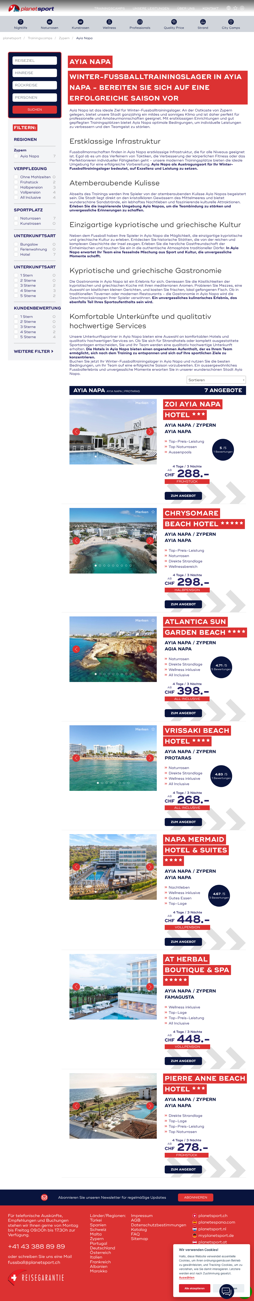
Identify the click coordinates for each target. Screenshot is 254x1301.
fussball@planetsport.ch (34, 1262)
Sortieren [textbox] (197, 380)
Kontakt (211, 9)
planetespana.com (216, 1222)
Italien (96, 1257)
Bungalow (38, 244)
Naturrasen (38, 218)
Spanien (98, 1225)
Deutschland (102, 1248)
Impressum (142, 1215)
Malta (96, 1234)
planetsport (12, 38)
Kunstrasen (38, 224)
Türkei (96, 1220)
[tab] (96, 457)
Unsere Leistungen (151, 9)
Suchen (35, 110)
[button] (76, 431)
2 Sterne (38, 281)
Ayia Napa (38, 156)
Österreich (100, 1252)
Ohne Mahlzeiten (38, 177)
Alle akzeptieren (195, 1288)
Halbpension (38, 187)
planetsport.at (212, 1242)
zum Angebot (183, 496)
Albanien (98, 1266)
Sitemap (139, 1238)
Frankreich (100, 1261)
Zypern (64, 38)
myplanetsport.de (216, 1235)
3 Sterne (38, 285)
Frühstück (38, 182)
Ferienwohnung (38, 249)
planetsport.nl (212, 1229)
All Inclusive (38, 197)
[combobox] (216, 380)
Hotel (38, 254)
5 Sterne (38, 296)
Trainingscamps (109, 9)
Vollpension (38, 192)
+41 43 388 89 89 (36, 1246)
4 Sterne (38, 291)
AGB (135, 1220)
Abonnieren (195, 1197)
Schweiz (98, 1229)
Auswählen (186, 1277)
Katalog (139, 1229)
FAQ (135, 1234)
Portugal (98, 1243)
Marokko (98, 1271)
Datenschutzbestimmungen (158, 1225)
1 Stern (38, 275)
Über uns (186, 9)
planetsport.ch (212, 1215)
